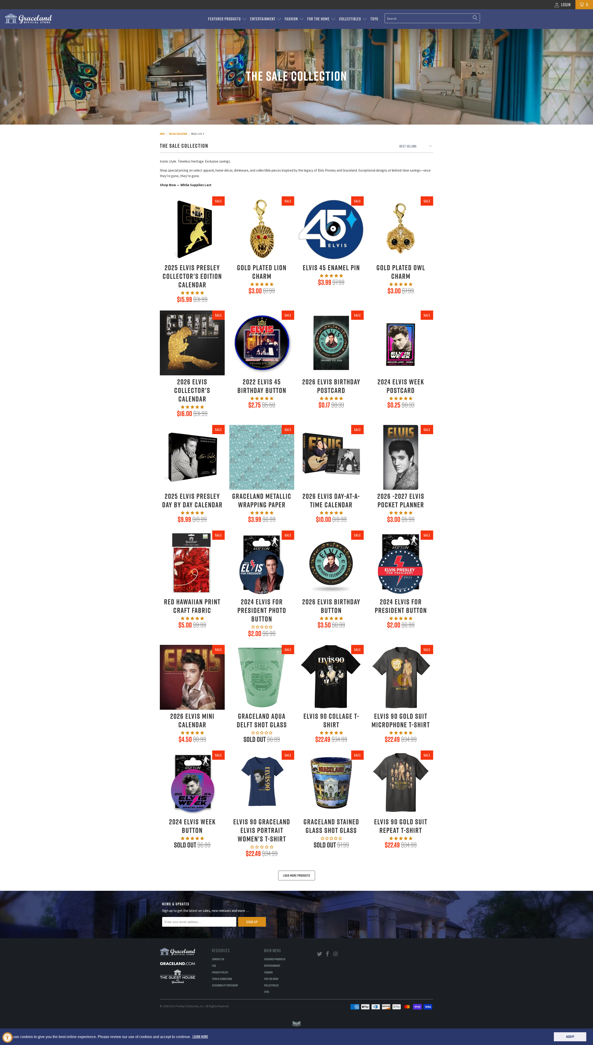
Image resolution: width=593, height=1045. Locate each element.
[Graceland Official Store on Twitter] (319, 954)
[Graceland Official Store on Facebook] (327, 954)
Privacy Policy (220, 972)
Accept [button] (570, 1036)
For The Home (319, 19)
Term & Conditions (222, 979)
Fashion (292, 19)
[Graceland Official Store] (50, 18)
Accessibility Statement (225, 985)
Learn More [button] (200, 1036)
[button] (192, 292)
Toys (374, 19)
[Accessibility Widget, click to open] (7, 1037)
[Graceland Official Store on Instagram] (335, 954)
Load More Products (296, 875)
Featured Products (225, 19)
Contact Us (218, 959)
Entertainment (263, 19)
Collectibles (350, 19)
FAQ (214, 965)
